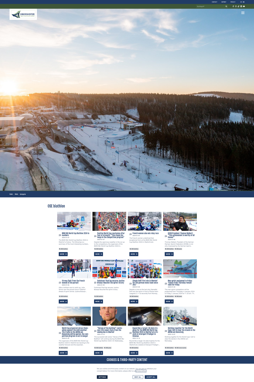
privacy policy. (141, 371)
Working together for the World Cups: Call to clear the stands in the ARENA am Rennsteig (181, 330)
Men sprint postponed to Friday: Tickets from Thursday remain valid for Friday (180, 283)
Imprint (223, 2)
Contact (214, 2)
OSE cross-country (181, 348)
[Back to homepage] (23, 14)
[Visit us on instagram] (236, 6)
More (62, 254)
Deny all (137, 377)
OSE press (179, 249)
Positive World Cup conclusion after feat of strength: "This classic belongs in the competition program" (111, 235)
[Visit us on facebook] (233, 6)
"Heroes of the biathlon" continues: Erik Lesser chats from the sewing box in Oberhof (110, 330)
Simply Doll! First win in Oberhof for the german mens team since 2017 (145, 283)
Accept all (151, 377)
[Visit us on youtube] (244, 6)
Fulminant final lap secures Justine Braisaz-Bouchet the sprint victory (110, 282)
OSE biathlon (64, 249)
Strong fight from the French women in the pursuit (73, 282)
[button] (242, 13)
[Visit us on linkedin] (241, 6)
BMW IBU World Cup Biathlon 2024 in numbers (75, 234)
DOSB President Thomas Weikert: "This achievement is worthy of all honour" (181, 235)
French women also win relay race (146, 233)
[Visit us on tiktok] (238, 6)
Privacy (232, 2)
